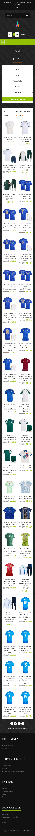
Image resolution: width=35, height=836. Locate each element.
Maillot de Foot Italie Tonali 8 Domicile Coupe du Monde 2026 (25, 197)
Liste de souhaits (7, 820)
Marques (4, 788)
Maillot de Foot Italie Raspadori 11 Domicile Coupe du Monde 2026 (9, 226)
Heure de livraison (7, 745)
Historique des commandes (10, 817)
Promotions (5, 797)
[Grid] (4, 111)
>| (22, 723)
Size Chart (5, 748)
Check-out (18, 4)
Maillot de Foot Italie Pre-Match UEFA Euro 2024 (9, 551)
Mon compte (7, 2)
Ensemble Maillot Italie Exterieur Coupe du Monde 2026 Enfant (9, 168)
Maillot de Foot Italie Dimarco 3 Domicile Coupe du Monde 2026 (9, 256)
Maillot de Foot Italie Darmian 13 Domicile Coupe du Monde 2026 (9, 287)
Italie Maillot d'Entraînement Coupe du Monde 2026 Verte (9, 437)
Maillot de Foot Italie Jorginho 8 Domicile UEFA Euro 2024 (25, 648)
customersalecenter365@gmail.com (14, 771)
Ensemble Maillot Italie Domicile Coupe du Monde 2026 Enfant (9, 376)
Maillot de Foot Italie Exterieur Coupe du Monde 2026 (25, 139)
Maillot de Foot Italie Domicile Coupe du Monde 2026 (25, 346)
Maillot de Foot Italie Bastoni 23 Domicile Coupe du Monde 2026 (25, 287)
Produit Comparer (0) (23, 111)
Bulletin (4, 823)
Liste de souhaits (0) (19, 2)
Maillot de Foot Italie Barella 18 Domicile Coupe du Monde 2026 (25, 315)
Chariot (29, 2)
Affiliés (4, 794)
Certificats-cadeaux (7, 791)
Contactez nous (6, 765)
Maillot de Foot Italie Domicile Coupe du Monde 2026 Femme (9, 407)
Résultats (4, 768)
